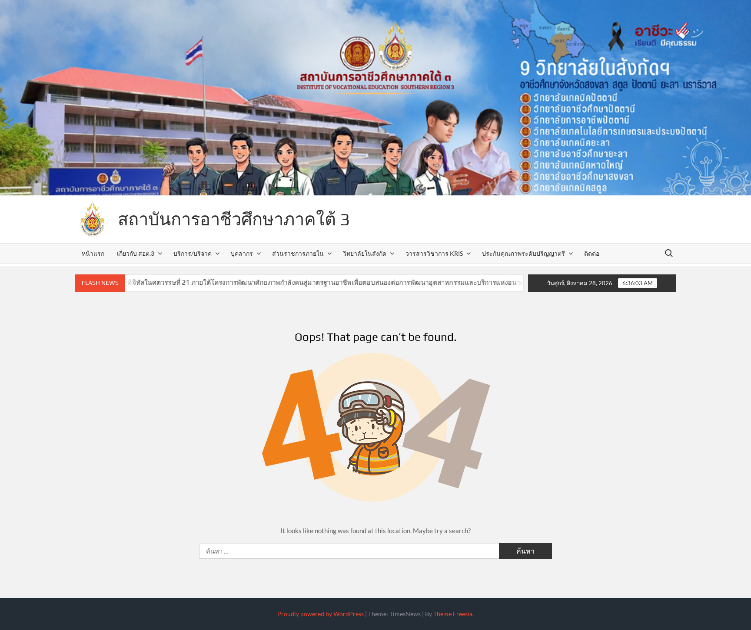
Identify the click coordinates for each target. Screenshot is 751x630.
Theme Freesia (452, 613)
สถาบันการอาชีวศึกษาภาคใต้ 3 (234, 219)
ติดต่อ (591, 253)
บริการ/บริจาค (192, 253)
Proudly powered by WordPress (320, 613)
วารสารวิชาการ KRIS (434, 253)
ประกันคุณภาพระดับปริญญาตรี (523, 253)
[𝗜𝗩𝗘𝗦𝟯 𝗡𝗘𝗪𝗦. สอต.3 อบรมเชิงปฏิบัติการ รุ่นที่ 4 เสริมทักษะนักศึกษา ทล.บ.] (499, 282)
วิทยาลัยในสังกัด (364, 253)
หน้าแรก (93, 253)
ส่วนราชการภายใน (298, 253)
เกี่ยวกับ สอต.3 (135, 253)
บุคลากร (242, 253)
